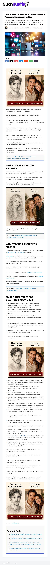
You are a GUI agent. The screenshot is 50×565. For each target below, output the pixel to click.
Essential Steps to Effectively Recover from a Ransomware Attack (24, 542)
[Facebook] (7, 61)
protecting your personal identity (15, 252)
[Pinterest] (16, 61)
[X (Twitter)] (11, 61)
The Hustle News (37, 28)
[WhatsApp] (31, 61)
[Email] (36, 61)
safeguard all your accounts (34, 272)
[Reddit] (26, 61)
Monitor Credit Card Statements (22, 436)
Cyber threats (9, 256)
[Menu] (47, 3)
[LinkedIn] (21, 61)
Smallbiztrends (15, 523)
